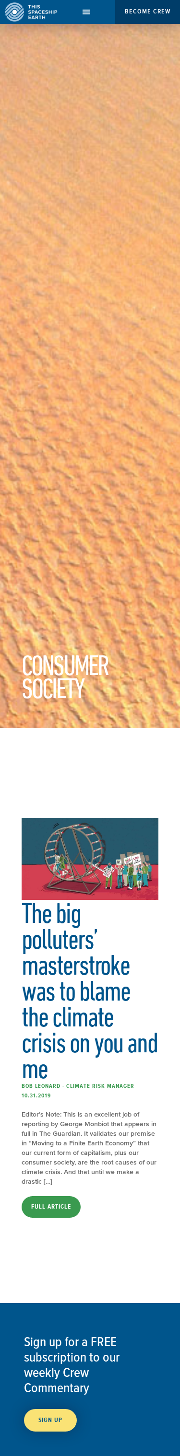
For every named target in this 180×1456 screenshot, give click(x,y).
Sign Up (50, 1420)
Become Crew (147, 11)
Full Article (51, 1207)
